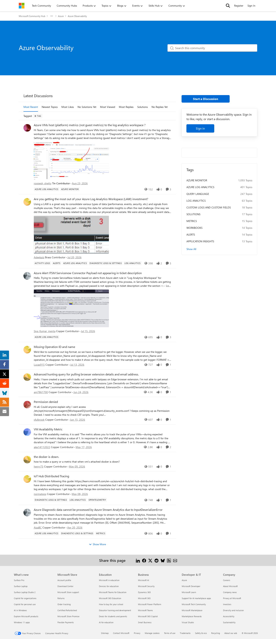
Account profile (64, 580)
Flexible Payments (65, 622)
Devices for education (109, 586)
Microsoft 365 (144, 598)
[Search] (228, 5)
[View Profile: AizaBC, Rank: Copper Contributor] (27, 512)
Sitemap (105, 633)
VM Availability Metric (48, 429)
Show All (191, 249)
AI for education (106, 622)
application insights (200, 241)
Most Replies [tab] (126, 107)
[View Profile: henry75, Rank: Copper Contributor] (27, 459)
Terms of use (169, 633)
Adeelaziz (39, 257)
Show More (99, 544)
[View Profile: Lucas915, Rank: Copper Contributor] (27, 349)
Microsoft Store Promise (68, 616)
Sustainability (229, 622)
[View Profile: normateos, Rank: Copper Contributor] (27, 479)
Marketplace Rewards (192, 616)
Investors (227, 604)
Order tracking (64, 604)
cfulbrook (39, 419)
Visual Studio (188, 622)
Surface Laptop (20, 586)
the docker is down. (46, 457)
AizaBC (38, 527)
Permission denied (46, 402)
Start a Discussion (205, 99)
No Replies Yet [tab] (160, 107)
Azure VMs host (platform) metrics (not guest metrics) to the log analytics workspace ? (90, 125)
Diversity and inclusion (233, 610)
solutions (193, 214)
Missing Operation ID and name (54, 347)
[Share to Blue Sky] (163, 560)
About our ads (230, 633)
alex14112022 (42, 447)
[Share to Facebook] (144, 560)
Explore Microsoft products (26, 616)
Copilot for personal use (25, 604)
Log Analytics (196, 200)
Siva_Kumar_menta (44, 331)
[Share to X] (150, 560)
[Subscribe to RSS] (169, 560)
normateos (40, 494)
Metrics (191, 221)
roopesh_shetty (42, 183)
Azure (61, 16)
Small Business (145, 622)
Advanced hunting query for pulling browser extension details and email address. (86, 374)
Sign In (251, 5)
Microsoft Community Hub (32, 16)
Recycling (215, 633)
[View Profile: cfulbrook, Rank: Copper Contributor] (27, 404)
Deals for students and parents (113, 616)
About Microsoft (230, 586)
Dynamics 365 (144, 592)
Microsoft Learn (189, 592)
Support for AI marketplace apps (196, 598)
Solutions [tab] (142, 107)
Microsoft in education (109, 580)
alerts (190, 234)
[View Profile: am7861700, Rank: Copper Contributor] (27, 377)
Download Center (65, 586)
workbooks (194, 228)
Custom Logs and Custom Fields (208, 207)
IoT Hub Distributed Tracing (51, 476)
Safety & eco (201, 633)
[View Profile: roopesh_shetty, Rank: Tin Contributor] (27, 128)
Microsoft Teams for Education (112, 592)
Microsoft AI (143, 580)
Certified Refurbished (67, 610)
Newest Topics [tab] (50, 107)
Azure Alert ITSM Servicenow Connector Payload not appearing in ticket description (88, 273)
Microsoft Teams (145, 610)
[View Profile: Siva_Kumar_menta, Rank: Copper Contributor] (27, 276)
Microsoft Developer (191, 586)
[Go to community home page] (21, 5)
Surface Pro (19, 580)
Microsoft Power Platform (149, 604)
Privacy (137, 633)
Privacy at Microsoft (232, 598)
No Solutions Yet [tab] (87, 107)
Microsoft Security (146, 586)
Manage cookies (152, 633)
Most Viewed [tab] (107, 107)
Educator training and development (115, 610)
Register (238, 5)
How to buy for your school (111, 604)
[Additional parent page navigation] (51, 16)
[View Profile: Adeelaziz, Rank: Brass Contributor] (27, 202)
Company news (230, 592)
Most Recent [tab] (30, 107)
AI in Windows (20, 610)
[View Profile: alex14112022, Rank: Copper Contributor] (27, 432)
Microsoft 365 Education (110, 598)
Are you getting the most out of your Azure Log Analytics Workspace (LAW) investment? (91, 199)
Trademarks (185, 633)
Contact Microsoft (121, 633)
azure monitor (196, 180)
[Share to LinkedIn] (138, 560)
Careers (226, 580)
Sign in (200, 128)
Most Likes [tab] (67, 107)
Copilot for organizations (25, 598)
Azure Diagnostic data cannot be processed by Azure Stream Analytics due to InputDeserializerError (98, 510)
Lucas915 (39, 364)
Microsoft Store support (68, 592)
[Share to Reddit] (156, 560)
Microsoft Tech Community (194, 604)
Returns (61, 598)
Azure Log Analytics (200, 187)
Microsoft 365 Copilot (148, 616)
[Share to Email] (175, 560)
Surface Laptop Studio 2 (24, 592)
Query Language (197, 194)
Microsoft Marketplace (192, 610)
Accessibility (228, 616)
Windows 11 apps (22, 622)
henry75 (38, 466)
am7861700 (41, 392)
